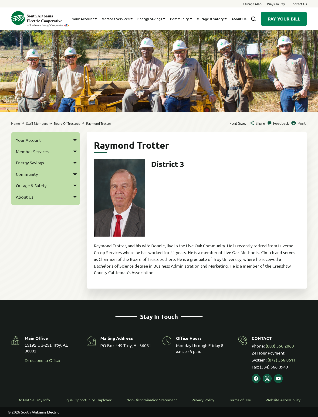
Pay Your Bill (284, 19)
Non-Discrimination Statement (151, 399)
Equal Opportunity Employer (88, 399)
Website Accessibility (283, 399)
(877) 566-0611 (281, 359)
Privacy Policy (203, 399)
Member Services (115, 19)
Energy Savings (149, 19)
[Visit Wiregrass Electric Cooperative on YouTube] (278, 378)
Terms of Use (240, 399)
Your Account (83, 19)
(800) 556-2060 (280, 345)
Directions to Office (42, 360)
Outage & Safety (210, 19)
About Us (239, 19)
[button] (75, 140)
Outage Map (252, 4)
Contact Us (299, 4)
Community (179, 19)
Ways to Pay (276, 4)
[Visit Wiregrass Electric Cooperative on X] (267, 378)
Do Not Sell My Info (33, 399)
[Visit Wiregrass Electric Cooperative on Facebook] (256, 378)
